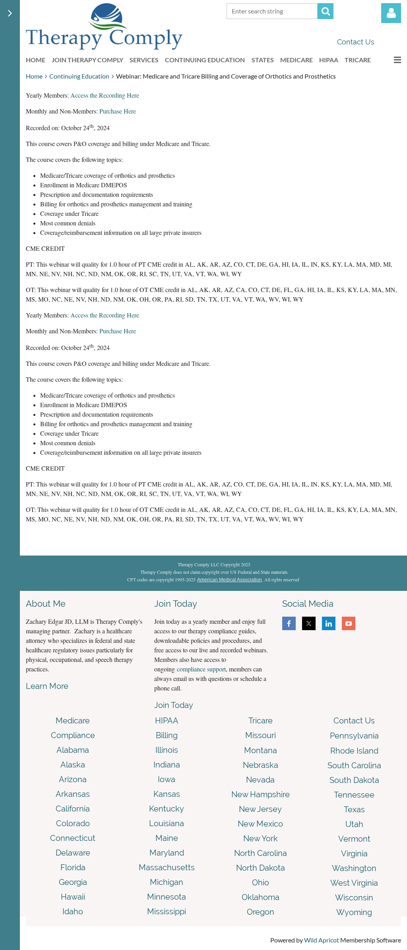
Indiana (166, 764)
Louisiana (166, 823)
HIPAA (166, 720)
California (73, 808)
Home (34, 76)
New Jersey (260, 809)
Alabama (72, 750)
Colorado (73, 823)
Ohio (260, 882)
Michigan (166, 882)
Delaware (73, 853)
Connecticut (72, 838)
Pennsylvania (354, 735)
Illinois (166, 750)
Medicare (73, 720)
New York (260, 838)
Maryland (166, 853)
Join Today (173, 705)
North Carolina (260, 853)
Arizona (73, 779)
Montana (260, 750)
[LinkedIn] (328, 623)
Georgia (73, 882)
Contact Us (355, 42)
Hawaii (73, 897)
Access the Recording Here (104, 95)
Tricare (260, 720)
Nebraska (260, 765)
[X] (309, 623)
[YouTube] (348, 623)
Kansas (166, 794)
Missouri (260, 735)
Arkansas (73, 794)
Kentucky (166, 808)
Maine (166, 838)
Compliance (73, 735)
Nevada (260, 780)
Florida (72, 867)
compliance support (201, 669)
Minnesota (166, 897)
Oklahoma (260, 897)
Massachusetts (167, 867)
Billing (167, 735)
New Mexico (260, 824)
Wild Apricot (321, 940)
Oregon (260, 912)
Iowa (166, 779)
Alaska (72, 764)
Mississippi (166, 911)
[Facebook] (289, 623)
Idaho (72, 911)
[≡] (389, 59)
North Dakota (260, 868)
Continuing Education (79, 76)
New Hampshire (260, 794)
